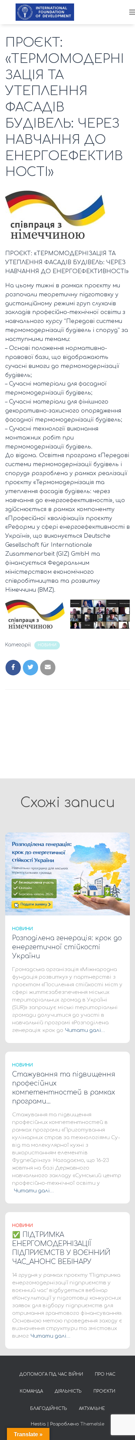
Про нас (105, 1374)
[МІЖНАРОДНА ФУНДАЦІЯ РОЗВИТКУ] (47, 12)
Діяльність (68, 1391)
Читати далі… (85, 1030)
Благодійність (48, 1408)
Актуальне (92, 1408)
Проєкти (104, 1391)
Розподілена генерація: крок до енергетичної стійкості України (67, 947)
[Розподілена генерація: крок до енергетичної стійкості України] (67, 873)
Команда (31, 1391)
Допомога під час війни (51, 1374)
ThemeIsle (92, 1424)
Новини (47, 645)
